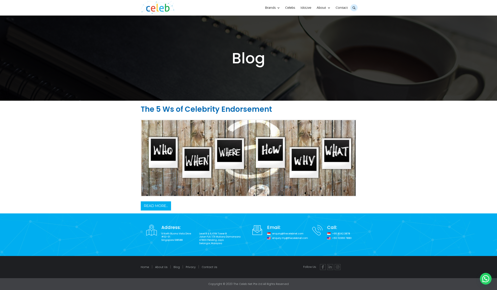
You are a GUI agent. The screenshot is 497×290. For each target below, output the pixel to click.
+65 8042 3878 (341, 233)
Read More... (156, 206)
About (321, 8)
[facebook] (323, 267)
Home (145, 267)
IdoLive (306, 8)
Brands (270, 8)
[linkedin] (330, 267)
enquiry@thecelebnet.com (287, 233)
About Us (161, 267)
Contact (342, 8)
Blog (177, 267)
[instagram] (338, 267)
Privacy (191, 267)
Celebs (290, 8)
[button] (486, 279)
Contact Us (209, 267)
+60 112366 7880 (342, 238)
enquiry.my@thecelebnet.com (290, 238)
